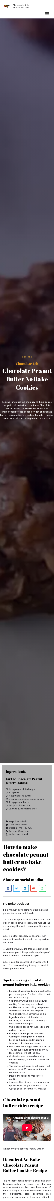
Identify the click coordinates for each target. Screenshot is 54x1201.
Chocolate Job (21, 5)
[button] (8, 888)
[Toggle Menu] (47, 13)
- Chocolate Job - (27, 363)
